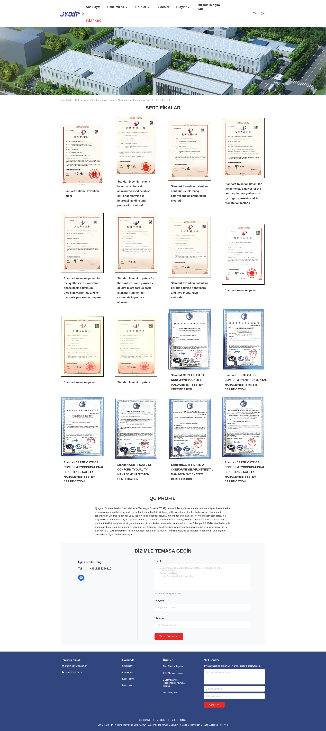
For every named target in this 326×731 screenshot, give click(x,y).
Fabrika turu (127, 672)
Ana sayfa (66, 100)
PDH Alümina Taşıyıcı (173, 666)
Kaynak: (160, 600)
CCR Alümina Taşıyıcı (173, 673)
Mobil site (161, 720)
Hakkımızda (81, 100)
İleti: (158, 560)
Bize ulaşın (127, 685)
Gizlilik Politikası (179, 720)
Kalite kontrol (128, 679)
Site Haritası (144, 720)
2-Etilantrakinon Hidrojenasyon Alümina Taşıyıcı (174, 683)
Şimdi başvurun (168, 636)
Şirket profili (127, 666)
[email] (81, 578)
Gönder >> (214, 705)
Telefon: (160, 618)
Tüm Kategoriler (170, 692)
